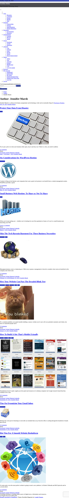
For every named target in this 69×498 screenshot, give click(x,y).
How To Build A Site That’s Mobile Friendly (19, 334)
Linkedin (17, 152)
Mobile (9, 19)
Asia (8, 60)
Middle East (10, 64)
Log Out (9, 79)
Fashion (9, 49)
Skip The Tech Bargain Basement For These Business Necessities (28, 233)
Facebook (9, 42)
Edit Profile (10, 73)
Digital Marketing (11, 28)
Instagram (9, 45)
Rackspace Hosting (59, 103)
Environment (10, 31)
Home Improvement (12, 55)
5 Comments (3, 326)
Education (6, 30)
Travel (8, 54)
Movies (9, 37)
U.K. (8, 66)
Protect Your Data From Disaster (14, 108)
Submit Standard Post (12, 76)
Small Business (11, 27)
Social (5, 40)
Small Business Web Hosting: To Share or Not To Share (24, 193)
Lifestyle (5, 46)
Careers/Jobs (10, 24)
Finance (9, 25)
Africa (8, 58)
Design (9, 18)
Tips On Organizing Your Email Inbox (16, 403)
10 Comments (3, 395)
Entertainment (7, 34)
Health (8, 52)
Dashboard (10, 72)
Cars (8, 48)
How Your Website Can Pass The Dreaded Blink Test (22, 281)
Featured (11, 285)
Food (8, 51)
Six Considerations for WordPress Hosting (18, 158)
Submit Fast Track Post (13, 78)
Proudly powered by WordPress (8, 497)
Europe (9, 63)
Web (8, 21)
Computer (9, 16)
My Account (6, 70)
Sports (8, 39)
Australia (9, 61)
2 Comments (3, 185)
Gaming (9, 36)
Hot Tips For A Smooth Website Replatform (19, 433)
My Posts (9, 75)
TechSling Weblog (5, 3)
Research (9, 33)
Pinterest (12, 152)
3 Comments (3, 425)
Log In (5, 81)
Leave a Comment (5, 225)
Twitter (9, 43)
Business (5, 22)
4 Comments (3, 149)
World (5, 57)
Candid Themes (39, 497)
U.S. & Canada (11, 67)
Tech (4, 13)
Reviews (5, 69)
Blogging (9, 15)
